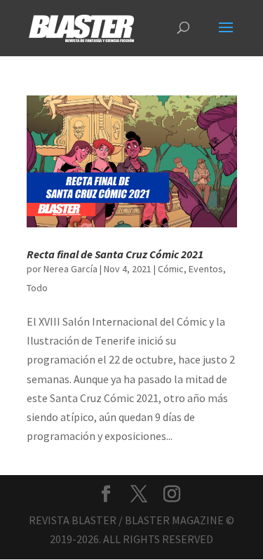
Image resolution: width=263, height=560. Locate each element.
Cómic (171, 268)
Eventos (206, 268)
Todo (37, 287)
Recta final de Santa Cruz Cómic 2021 (115, 254)
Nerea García (70, 268)
